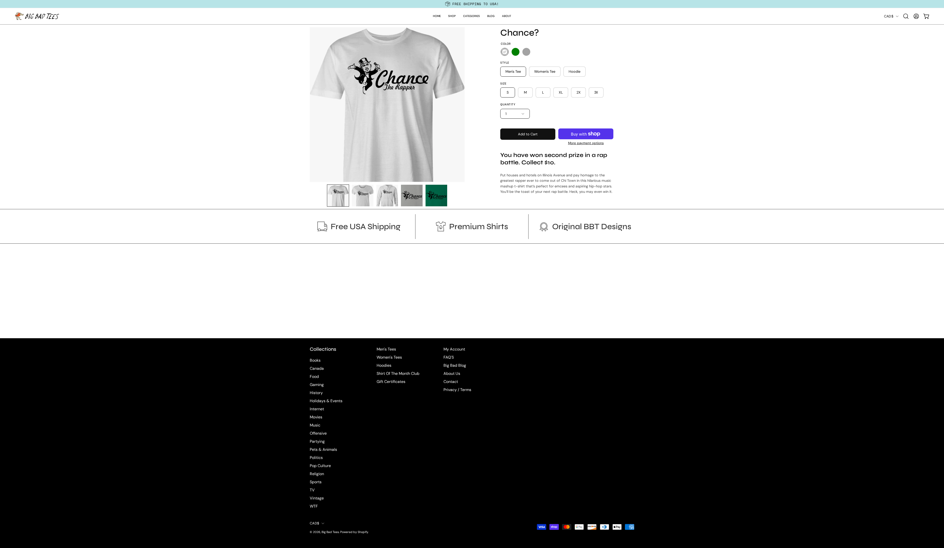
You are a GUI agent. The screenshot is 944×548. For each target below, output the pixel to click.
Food (314, 376)
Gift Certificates (391, 381)
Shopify (363, 532)
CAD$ (888, 16)
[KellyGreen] (515, 52)
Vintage (317, 498)
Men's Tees (386, 349)
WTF (314, 506)
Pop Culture (320, 465)
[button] (451, 16)
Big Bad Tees (330, 532)
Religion (317, 474)
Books (315, 360)
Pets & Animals (323, 449)
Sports (316, 482)
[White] (505, 52)
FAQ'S (448, 357)
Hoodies (384, 365)
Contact (450, 381)
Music (315, 425)
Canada (317, 368)
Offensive (318, 433)
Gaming (317, 384)
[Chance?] (338, 195)
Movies (316, 417)
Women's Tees (389, 357)
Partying (317, 441)
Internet (317, 409)
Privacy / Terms (457, 389)
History (316, 392)
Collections (323, 349)
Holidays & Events (326, 401)
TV (312, 490)
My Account (454, 349)
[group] (472, 4)
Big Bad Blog (454, 365)
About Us (451, 373)
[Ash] (526, 52)
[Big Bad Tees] (37, 16)
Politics (316, 457)
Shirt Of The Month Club (398, 373)
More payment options (586, 143)
